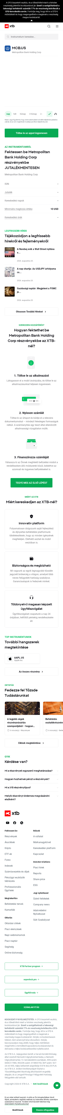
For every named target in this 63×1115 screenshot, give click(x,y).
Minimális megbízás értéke (18, 208)
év (41, 113)
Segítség (9, 946)
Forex (8, 859)
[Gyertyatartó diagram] (55, 114)
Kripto (8, 848)
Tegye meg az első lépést (31, 482)
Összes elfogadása (45, 1110)
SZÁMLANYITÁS (31, 1007)
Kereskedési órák (13, 217)
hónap (23, 113)
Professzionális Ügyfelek (13, 888)
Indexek (9, 865)
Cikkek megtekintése (29, 742)
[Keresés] (48, 26)
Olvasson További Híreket (29, 311)
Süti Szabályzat (41, 919)
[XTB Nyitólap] (8, 26)
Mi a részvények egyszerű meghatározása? (28, 770)
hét (14, 113)
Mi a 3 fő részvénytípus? (18, 787)
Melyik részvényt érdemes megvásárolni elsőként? (27, 797)
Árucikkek (10, 842)
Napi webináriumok (15, 934)
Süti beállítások (40, 1083)
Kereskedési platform (44, 848)
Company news (41, 904)
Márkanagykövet (42, 842)
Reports (37, 873)
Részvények (11, 836)
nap (8, 113)
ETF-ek (8, 853)
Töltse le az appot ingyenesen (31, 132)
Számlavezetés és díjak (17, 871)
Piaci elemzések (13, 929)
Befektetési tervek (14, 903)
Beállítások (17, 1110)
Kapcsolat (38, 853)
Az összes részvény (29, 671)
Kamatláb (10, 909)
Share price (39, 879)
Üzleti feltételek (41, 898)
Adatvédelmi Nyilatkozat (39, 912)
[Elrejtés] (31, 20)
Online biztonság (13, 952)
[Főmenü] (57, 26)
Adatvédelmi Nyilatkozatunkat (17, 1104)
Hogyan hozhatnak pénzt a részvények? (27, 779)
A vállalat (38, 836)
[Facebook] (15, 823)
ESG (35, 885)
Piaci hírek (38, 867)
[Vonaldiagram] (49, 114)
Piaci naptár (11, 940)
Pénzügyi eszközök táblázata (15, 879)
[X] (22, 823)
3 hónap (33, 113)
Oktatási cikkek (13, 923)
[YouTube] (8, 823)
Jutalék (8, 192)
